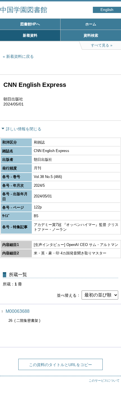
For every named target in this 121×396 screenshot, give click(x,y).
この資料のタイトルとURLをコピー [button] (60, 364)
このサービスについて (104, 380)
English (106, 10)
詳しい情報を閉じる (23, 129)
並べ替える (67, 295)
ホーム (90, 24)
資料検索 (91, 35)
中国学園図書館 (23, 10)
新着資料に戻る (20, 56)
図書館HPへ (30, 24)
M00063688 (18, 311)
